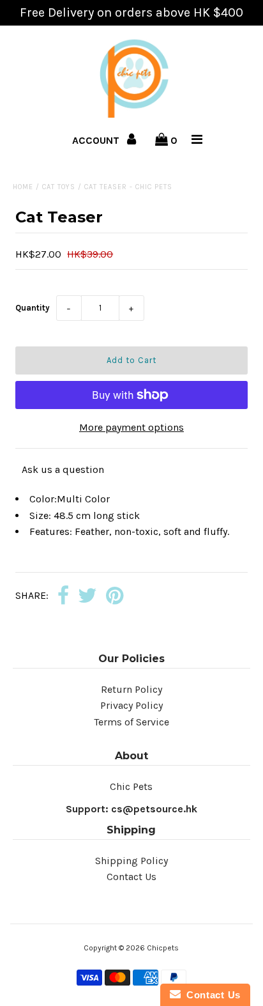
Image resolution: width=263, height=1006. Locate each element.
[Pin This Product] (114, 596)
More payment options (131, 427)
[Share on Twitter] (87, 596)
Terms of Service (131, 722)
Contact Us (131, 877)
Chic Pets (131, 786)
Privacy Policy (131, 705)
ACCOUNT (97, 140)
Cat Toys (58, 187)
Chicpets (163, 947)
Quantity (32, 308)
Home (23, 187)
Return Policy (131, 689)
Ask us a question (63, 469)
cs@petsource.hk (154, 809)
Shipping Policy (131, 861)
